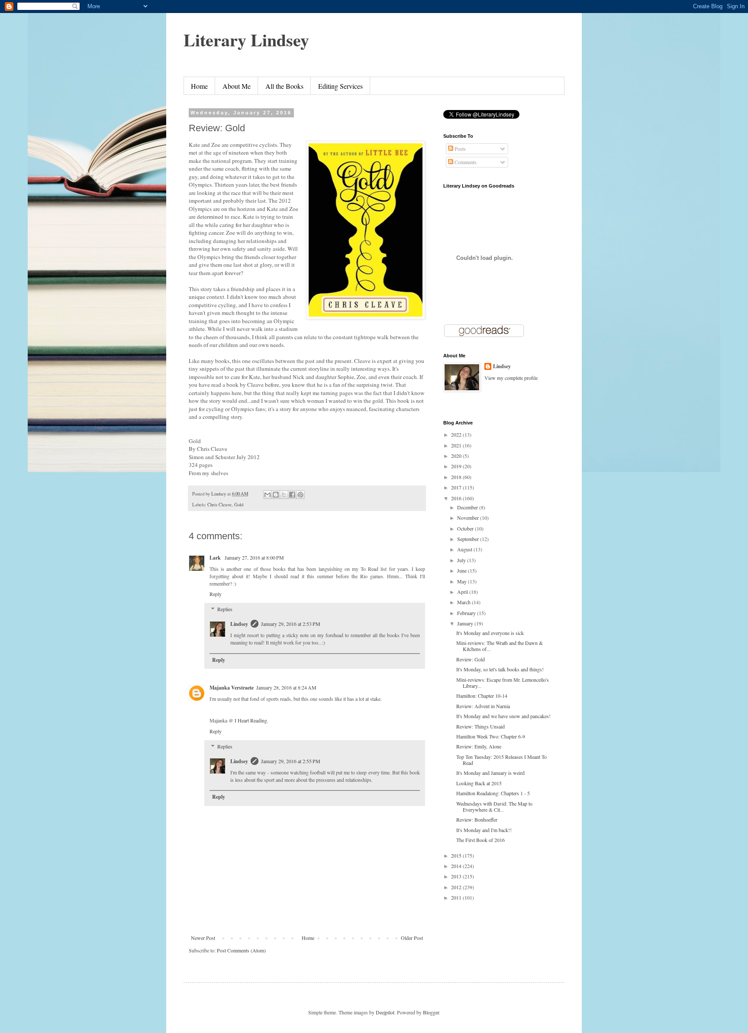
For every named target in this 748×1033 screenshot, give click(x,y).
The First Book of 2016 (480, 839)
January (465, 623)
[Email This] (267, 494)
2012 (457, 887)
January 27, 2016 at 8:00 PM (254, 557)
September (468, 538)
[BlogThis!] (275, 494)
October (466, 528)
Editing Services (340, 86)
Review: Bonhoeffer (476, 819)
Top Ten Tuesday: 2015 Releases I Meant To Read (501, 759)
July (462, 560)
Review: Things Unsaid (480, 726)
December (468, 507)
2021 (457, 445)
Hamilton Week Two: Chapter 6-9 (490, 736)
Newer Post (203, 937)
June (462, 570)
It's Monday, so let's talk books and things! (500, 669)
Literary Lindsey (246, 39)
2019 (457, 466)
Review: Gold (470, 659)
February (467, 612)
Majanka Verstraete (232, 687)
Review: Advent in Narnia (483, 706)
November (468, 517)
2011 (457, 897)
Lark (216, 557)
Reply (216, 593)
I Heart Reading (251, 720)
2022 (457, 434)
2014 (457, 865)
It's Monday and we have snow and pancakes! (503, 715)
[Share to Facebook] (292, 494)
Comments (465, 162)
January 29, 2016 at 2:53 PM (290, 623)
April (463, 591)
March (464, 602)
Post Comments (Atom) (241, 950)
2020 (457, 455)
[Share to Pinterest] (300, 494)
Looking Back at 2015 (479, 783)
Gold (238, 505)
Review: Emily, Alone (478, 746)
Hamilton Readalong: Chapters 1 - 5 (493, 793)
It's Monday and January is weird (490, 772)
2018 (457, 476)
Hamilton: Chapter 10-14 (481, 695)
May (462, 581)
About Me (236, 86)
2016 (457, 498)
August (465, 549)
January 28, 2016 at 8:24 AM (286, 687)
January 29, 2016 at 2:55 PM (290, 761)
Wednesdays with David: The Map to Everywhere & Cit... (494, 806)
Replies (224, 609)
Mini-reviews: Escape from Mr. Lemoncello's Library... (502, 682)
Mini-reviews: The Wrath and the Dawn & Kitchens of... (499, 645)
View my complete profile (511, 377)
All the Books (284, 86)
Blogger (431, 1012)
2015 (457, 855)
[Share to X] (284, 494)
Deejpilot (385, 1012)
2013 (457, 876)
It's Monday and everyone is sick (490, 632)
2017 (457, 487)
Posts (459, 148)
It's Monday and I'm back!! (484, 829)
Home (199, 86)
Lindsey (239, 624)
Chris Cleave (219, 505)
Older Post (412, 937)
